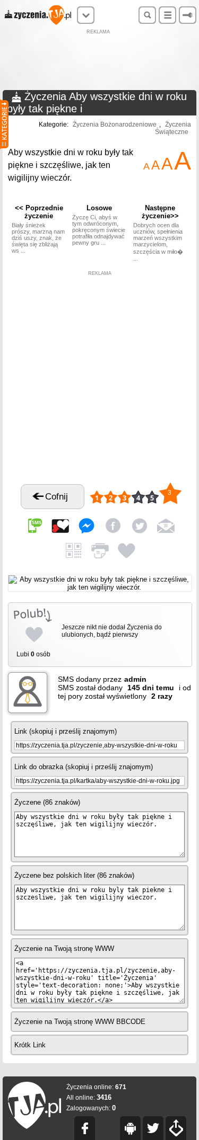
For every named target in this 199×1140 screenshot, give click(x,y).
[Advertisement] (100, 60)
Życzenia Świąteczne (173, 128)
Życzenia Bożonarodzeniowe (115, 124)
